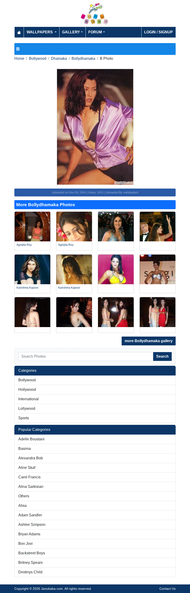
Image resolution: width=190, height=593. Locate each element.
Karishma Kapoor (27, 287)
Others (23, 496)
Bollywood (37, 58)
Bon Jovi (25, 544)
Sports (23, 418)
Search (162, 356)
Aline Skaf (26, 468)
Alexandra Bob (30, 458)
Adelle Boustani (31, 439)
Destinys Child (30, 572)
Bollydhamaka (83, 58)
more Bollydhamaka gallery (149, 341)
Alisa (22, 506)
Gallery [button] (71, 32)
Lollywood (26, 408)
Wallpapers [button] (40, 32)
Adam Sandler (30, 515)
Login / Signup (158, 32)
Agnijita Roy (24, 244)
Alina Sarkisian (30, 487)
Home (19, 58)
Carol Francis (29, 477)
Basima (24, 449)
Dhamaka (59, 58)
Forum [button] (95, 32)
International (28, 399)
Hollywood (27, 389)
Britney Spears (30, 563)
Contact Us (167, 588)
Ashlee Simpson (31, 525)
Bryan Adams (29, 534)
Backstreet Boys (31, 553)
